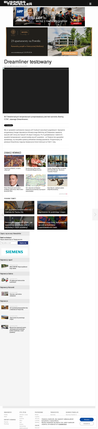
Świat (5, 416)
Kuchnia (22, 418)
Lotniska (37, 420)
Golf (21, 422)
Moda (21, 416)
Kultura (21, 424)
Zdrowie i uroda (24, 414)
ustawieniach (63, 424)
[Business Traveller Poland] (18, 3)
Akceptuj (86, 419)
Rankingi (6, 424)
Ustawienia (86, 423)
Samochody (23, 426)
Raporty (6, 422)
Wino (21, 420)
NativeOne (35, 194)
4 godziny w (38, 416)
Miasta (36, 414)
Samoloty (52, 414)
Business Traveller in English (71, 415)
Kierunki (37, 427)
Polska (6, 414)
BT (11, 66)
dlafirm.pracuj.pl (24, 428)
